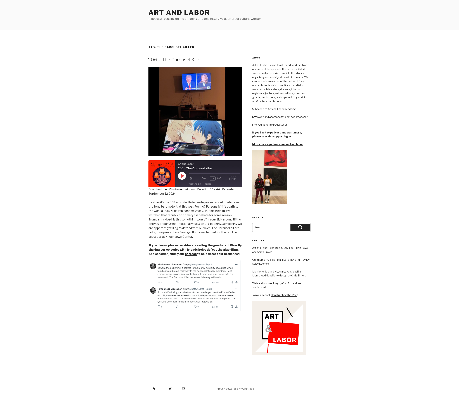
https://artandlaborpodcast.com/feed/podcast (280, 116)
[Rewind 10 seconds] (205, 178)
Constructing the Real (284, 295)
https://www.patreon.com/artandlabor (277, 144)
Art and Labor (179, 13)
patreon (191, 254)
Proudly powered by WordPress (235, 388)
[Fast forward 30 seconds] (223, 178)
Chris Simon (298, 275)
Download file (157, 189)
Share (208, 184)
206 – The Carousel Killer (175, 59)
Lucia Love (283, 271)
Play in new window (182, 189)
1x (212, 178)
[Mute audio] (194, 178)
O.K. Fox (287, 283)
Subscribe (195, 184)
